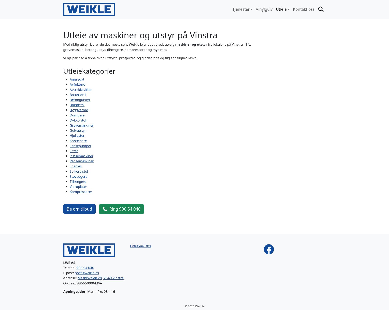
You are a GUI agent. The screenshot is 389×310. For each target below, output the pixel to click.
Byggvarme (79, 110)
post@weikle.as (87, 272)
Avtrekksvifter (81, 89)
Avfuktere (77, 84)
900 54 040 (85, 267)
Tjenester (241, 9)
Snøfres (76, 166)
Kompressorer (81, 191)
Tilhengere (78, 181)
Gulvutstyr (78, 130)
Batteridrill (78, 94)
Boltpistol (77, 104)
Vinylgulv (264, 9)
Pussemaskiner (81, 156)
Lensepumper (80, 145)
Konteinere (78, 140)
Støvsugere (78, 176)
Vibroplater (78, 186)
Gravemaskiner (82, 125)
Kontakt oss (303, 9)
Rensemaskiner (82, 161)
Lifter (74, 151)
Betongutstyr (80, 99)
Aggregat (77, 79)
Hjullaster (77, 135)
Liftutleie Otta (140, 246)
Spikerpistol (79, 171)
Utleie (281, 9)
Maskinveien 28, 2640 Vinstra (101, 278)
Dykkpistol (78, 120)
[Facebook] (269, 248)
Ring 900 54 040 (125, 209)
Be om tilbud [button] (79, 209)
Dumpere (77, 115)
